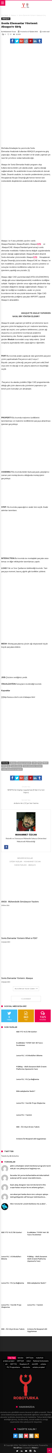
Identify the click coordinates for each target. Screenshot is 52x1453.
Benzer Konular (25, 858)
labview (20, 1358)
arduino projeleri (39, 1367)
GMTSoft (20, 1361)
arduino (43, 1364)
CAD (34, 763)
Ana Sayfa (4, 15)
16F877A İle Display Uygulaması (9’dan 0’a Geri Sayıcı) (26, 789)
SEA (3, 766)
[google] (21, 41)
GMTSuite (29, 1358)
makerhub (39, 1358)
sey (8, 766)
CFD (39, 244)
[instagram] (31, 1436)
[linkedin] (35, 41)
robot (28, 1361)
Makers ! (35, 1448)
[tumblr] (39, 41)
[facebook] (12, 41)
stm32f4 (35, 1364)
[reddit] (26, 41)
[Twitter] (15, 1436)
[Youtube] (26, 1436)
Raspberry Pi (24, 1364)
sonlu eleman (16, 766)
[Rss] (36, 1436)
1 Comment (26, 999)
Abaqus (13, 15)
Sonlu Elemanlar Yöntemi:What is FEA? (19, 938)
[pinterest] (30, 41)
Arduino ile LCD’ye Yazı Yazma (26, 801)
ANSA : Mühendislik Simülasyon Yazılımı (20, 901)
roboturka (26, 1367)
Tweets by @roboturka (10, 1156)
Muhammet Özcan (9, 32)
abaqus (13, 763)
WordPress (18, 1448)
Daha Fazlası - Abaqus (25, 865)
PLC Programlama (13, 1367)
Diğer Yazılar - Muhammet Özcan (25, 861)
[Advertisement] (26, 106)
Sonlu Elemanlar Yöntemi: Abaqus (17, 978)
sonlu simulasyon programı (12, 769)
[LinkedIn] (21, 1436)
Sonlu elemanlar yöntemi (33, 766)
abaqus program (24, 763)
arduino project (8, 1361)
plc (6, 1364)
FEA (39, 763)
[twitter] (17, 41)
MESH (45, 763)
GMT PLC (13, 1364)
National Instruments (41, 1361)
